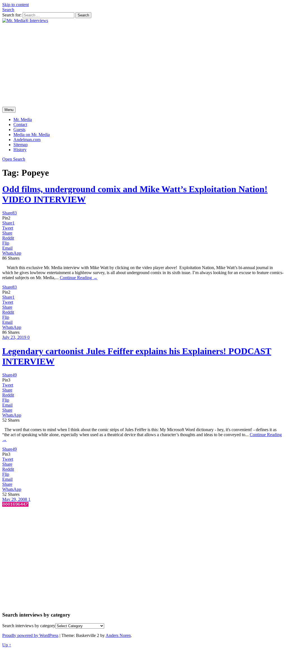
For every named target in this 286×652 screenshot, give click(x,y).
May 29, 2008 (15, 499)
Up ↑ (6, 645)
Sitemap (20, 144)
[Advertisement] (143, 65)
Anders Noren (118, 635)
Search (8, 9)
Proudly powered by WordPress (30, 635)
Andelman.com (26, 139)
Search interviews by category (28, 625)
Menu (8, 110)
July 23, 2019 (14, 337)
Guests (19, 129)
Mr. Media (22, 119)
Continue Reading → (78, 277)
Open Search (13, 159)
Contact (20, 124)
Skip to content (15, 4)
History (20, 149)
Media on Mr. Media (31, 134)
